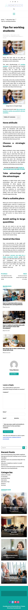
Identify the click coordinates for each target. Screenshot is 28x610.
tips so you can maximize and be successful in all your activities (14, 111)
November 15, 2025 (14, 511)
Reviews (3, 485)
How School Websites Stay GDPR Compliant (13, 455)
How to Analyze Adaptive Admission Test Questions (14, 508)
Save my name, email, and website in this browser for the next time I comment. (13, 426)
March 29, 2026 (7, 352)
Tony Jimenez (7, 35)
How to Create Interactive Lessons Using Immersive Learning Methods (13, 304)
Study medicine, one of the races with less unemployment (14, 578)
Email (5, 418)
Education (4, 480)
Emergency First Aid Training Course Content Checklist (13, 457)
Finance (3, 483)
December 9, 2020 (15, 35)
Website (16, 418)
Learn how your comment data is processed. (12, 438)
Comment (6, 392)
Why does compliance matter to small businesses (11, 464)
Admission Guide (5, 475)
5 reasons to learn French (10, 555)
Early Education (5, 478)
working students (18, 36)
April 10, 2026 (7, 330)
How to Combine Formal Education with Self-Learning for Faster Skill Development (14, 326)
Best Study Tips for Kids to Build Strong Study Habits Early (14, 349)
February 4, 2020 (11, 557)
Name (5, 412)
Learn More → (14, 374)
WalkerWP (18, 608)
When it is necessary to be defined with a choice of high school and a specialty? (14, 531)
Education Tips (7, 36)
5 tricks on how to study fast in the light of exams (14, 168)
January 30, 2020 (14, 580)
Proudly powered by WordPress (12, 606)
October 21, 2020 (14, 534)
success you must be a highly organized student (14, 256)
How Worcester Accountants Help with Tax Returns (13, 460)
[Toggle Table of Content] (17, 117)
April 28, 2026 (7, 307)
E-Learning (4, 477)
